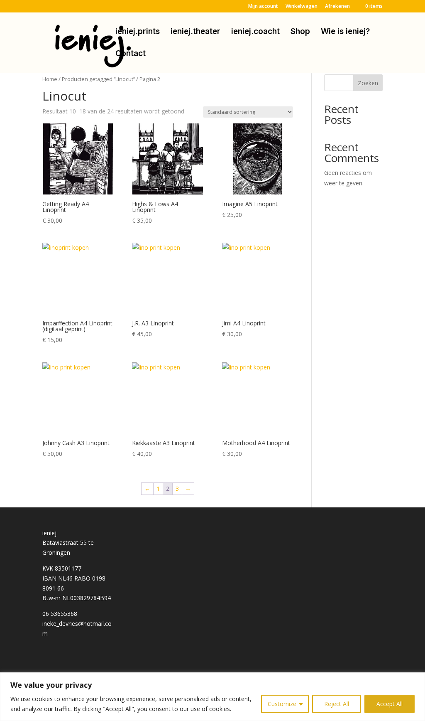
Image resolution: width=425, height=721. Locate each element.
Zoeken (368, 83)
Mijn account (263, 7)
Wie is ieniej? (345, 32)
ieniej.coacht (255, 32)
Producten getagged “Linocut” (98, 79)
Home (49, 79)
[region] (212, 696)
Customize (282, 704)
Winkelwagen (302, 7)
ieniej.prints (137, 32)
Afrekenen (337, 7)
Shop (300, 32)
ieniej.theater (195, 32)
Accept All (389, 704)
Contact (130, 54)
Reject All (336, 704)
